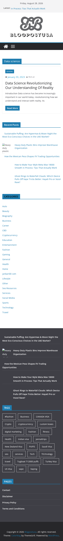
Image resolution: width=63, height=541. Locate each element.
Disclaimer (7, 496)
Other (5, 283)
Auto (4, 206)
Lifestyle (6, 278)
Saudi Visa (47, 446)
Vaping (33, 469)
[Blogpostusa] (5, 46)
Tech (32, 454)
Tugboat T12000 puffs (28, 461)
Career (5, 225)
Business (6, 220)
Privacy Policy (9, 502)
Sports (5, 302)
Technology (7, 307)
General (9, 71)
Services (6, 293)
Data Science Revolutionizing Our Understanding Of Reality (29, 85)
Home (5, 269)
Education (7, 240)
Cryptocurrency (9, 235)
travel (7, 461)
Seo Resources (9, 288)
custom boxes (46, 424)
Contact (6, 490)
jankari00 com (9, 273)
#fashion (9, 416)
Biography (7, 216)
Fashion (6, 249)
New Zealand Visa (13, 446)
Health (5, 264)
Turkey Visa (51, 461)
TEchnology (47, 454)
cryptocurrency (25, 424)
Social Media (8, 297)
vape (21, 469)
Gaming (6, 254)
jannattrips (41, 439)
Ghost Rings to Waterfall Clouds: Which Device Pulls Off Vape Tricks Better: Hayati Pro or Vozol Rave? (38, 179)
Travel (5, 312)
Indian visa (23, 439)
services (19, 454)
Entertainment (9, 244)
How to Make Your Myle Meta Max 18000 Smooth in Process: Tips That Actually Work (35, 8)
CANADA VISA (42, 416)
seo (6, 454)
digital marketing (13, 431)
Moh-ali (31, 77)
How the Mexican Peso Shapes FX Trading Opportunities (31, 156)
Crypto (8, 424)
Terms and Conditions (13, 508)
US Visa (8, 469)
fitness (46, 431)
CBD (4, 230)
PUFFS (32, 446)
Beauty (5, 211)
